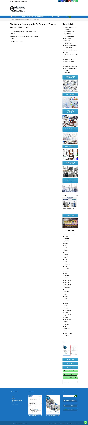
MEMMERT (67, 275)
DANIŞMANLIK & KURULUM (70, 54)
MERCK (66, 278)
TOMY (65, 321)
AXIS (65, 248)
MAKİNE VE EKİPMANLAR (70, 45)
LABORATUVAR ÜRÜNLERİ (27, 16)
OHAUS (66, 296)
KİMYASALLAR (67, 38)
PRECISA (66, 301)
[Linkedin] (59, 1)
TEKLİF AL (64, 16)
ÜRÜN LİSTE (16, 16)
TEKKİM (66, 317)
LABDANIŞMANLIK (23, 423)
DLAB (65, 259)
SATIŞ (13, 396)
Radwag (66, 303)
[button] (77, 195)
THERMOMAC (67, 319)
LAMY (65, 273)
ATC (65, 245)
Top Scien (66, 324)
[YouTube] (69, 1)
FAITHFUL (66, 268)
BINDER (66, 250)
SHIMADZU (67, 312)
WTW (65, 331)
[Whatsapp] (77, 1)
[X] (67, 1)
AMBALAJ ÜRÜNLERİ (69, 47)
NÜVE (65, 294)
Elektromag (67, 264)
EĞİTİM (66, 52)
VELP (65, 326)
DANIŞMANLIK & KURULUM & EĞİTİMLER (17, 401)
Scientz (66, 308)
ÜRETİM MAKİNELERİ (39, 16)
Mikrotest (66, 282)
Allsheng (66, 238)
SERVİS (13, 398)
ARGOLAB (66, 241)
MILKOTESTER (67, 284)
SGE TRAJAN (67, 310)
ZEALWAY (66, 335)
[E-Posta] (72, 1)
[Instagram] (62, 1)
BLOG (53, 16)
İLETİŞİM (58, 16)
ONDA (65, 298)
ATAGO (66, 243)
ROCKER (66, 305)
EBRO (65, 261)
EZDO (65, 266)
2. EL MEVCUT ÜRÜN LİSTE (70, 50)
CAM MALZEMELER (69, 36)
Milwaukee (67, 287)
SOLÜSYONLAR (68, 43)
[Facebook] (64, 1)
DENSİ (65, 257)
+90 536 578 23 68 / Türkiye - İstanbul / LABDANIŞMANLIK (59, 423)
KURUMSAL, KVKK (15, 404)
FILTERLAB (67, 271)
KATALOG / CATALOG (69, 61)
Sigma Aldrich (67, 315)
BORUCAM (66, 252)
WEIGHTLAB (67, 328)
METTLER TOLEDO (68, 280)
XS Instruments (68, 333)
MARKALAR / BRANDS (69, 59)
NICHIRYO (66, 291)
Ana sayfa (12, 19)
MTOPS (66, 289)
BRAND (66, 254)
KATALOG (48, 16)
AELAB (66, 236)
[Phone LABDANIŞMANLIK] (74, 1)
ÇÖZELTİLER (67, 40)
